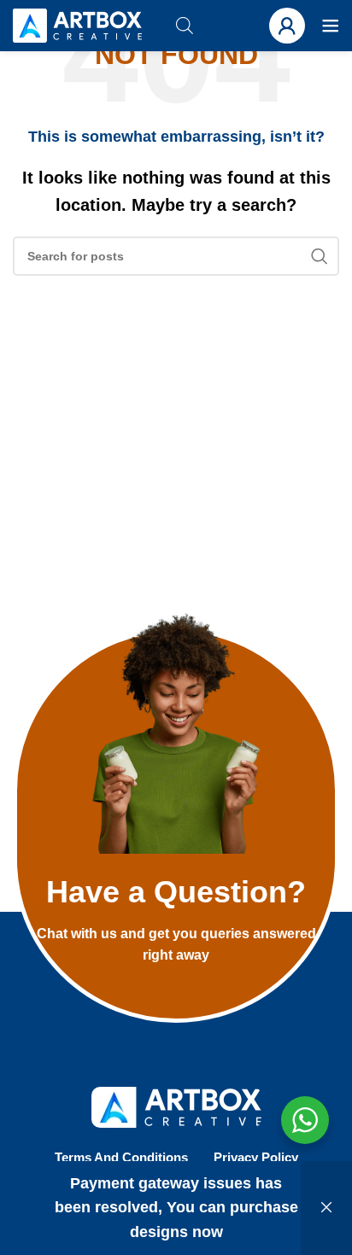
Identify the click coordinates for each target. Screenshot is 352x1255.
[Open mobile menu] (331, 26)
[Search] (319, 256)
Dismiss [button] (326, 1208)
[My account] (287, 26)
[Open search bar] (184, 25)
